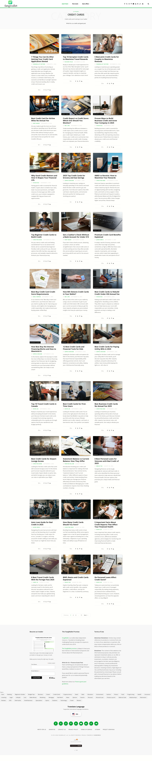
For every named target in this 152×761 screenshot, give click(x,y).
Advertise (52, 729)
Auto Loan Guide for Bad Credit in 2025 (42, 523)
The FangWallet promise (69, 648)
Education (90, 694)
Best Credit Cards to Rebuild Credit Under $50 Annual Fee (107, 293)
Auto (31, 518)
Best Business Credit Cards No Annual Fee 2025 (106, 405)
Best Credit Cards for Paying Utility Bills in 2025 (107, 347)
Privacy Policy (73, 729)
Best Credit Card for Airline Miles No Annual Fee (43, 119)
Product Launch (111, 697)
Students (54, 700)
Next (85, 615)
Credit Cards (33, 52)
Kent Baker (36, 123)
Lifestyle (18, 697)
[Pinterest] (79, 81)
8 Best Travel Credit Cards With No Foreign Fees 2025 (42, 578)
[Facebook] (75, 81)
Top (76, 750)
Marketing (42, 697)
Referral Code (122, 697)
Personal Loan (99, 697)
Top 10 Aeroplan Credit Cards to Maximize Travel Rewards (75, 58)
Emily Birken (37, 296)
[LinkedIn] (50, 90)
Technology (64, 700)
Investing (3, 697)
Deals (76, 694)
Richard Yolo (69, 62)
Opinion (75, 697)
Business (40, 694)
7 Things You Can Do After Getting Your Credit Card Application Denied (42, 59)
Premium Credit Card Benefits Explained (108, 235)
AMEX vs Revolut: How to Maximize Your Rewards (106, 176)
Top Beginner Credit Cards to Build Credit (43, 235)
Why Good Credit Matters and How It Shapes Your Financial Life (44, 177)
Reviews (3, 700)
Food (122, 694)
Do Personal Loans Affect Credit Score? (105, 578)
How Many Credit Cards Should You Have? (73, 523)
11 (81, 615)
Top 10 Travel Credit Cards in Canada (43, 405)
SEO (10, 700)
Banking (32, 171)
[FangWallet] (11, 3)
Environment (99, 694)
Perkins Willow (69, 463)
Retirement (143, 697)
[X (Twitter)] (61, 723)
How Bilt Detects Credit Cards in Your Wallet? (76, 293)
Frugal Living (130, 694)
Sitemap (97, 729)
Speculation (39, 700)
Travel (71, 700)
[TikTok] (91, 723)
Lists (25, 697)
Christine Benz (100, 180)
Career (48, 694)
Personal (90, 697)
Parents (82, 697)
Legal (11, 697)
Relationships (133, 697)
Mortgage (51, 697)
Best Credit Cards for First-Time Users (74, 405)
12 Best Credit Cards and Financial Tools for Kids (73, 347)
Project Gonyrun (108, 729)
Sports (47, 700)
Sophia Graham (69, 180)
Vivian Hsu (99, 125)
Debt (83, 694)
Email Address (35, 671)
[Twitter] (46, 90)
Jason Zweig (100, 239)
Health (139, 694)
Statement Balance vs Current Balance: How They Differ (76, 460)
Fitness (116, 694)
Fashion (109, 694)
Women (79, 700)
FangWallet (65, 638)
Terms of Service (86, 729)
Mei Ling (67, 125)
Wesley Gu (99, 466)
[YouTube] (81, 723)
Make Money (33, 697)
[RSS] (76, 723)
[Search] (147, 4)
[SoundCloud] (96, 723)
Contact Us (62, 729)
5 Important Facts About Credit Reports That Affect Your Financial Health (106, 524)
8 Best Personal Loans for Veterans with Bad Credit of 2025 (107, 461)
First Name (34, 664)
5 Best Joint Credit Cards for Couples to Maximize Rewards (107, 59)
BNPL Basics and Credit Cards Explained (75, 578)
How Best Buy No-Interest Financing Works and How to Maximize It (43, 348)
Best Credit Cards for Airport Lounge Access (43, 460)
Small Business (28, 700)
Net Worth (60, 697)
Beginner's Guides (67, 52)
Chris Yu (35, 582)
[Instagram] (66, 723)
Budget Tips (31, 694)
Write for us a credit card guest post (76, 23)
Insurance (147, 694)
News (67, 697)
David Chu (68, 582)
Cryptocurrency (67, 694)
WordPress (97, 735)
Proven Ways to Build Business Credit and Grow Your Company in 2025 (106, 120)
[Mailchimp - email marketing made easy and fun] (52, 679)
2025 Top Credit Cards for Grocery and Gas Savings (74, 176)
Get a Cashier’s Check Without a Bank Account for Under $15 (76, 235)
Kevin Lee (36, 409)
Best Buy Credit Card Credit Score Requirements (43, 293)
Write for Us (42, 729)
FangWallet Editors (39, 64)
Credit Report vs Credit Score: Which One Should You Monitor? (76, 120)
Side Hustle (18, 700)
